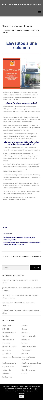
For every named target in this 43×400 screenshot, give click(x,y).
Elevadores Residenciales (21, 4)
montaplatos (6, 353)
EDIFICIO (25, 325)
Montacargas (6, 350)
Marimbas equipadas (29, 346)
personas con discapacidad (11, 357)
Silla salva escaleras (29, 370)
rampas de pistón (8, 366)
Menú (39, 12)
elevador (17, 256)
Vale (21, 396)
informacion (26, 339)
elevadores (26, 256)
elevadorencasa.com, (23, 242)
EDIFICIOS (5, 329)
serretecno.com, (12, 242)
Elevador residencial (9, 332)
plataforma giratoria (9, 363)
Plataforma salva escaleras (31, 363)
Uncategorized (7, 377)
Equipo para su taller (29, 336)
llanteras (25, 343)
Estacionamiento (8, 339)
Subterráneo (6, 373)
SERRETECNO (26, 366)
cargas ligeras (6, 325)
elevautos (36, 256)
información (6, 343)
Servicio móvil (6, 370)
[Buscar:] (15, 267)
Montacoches (26, 350)
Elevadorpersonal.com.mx (10, 237)
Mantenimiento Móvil (9, 346)
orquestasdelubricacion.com (15, 244)
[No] (40, 392)
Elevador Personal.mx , (25, 237)
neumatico (25, 353)
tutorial (24, 373)
